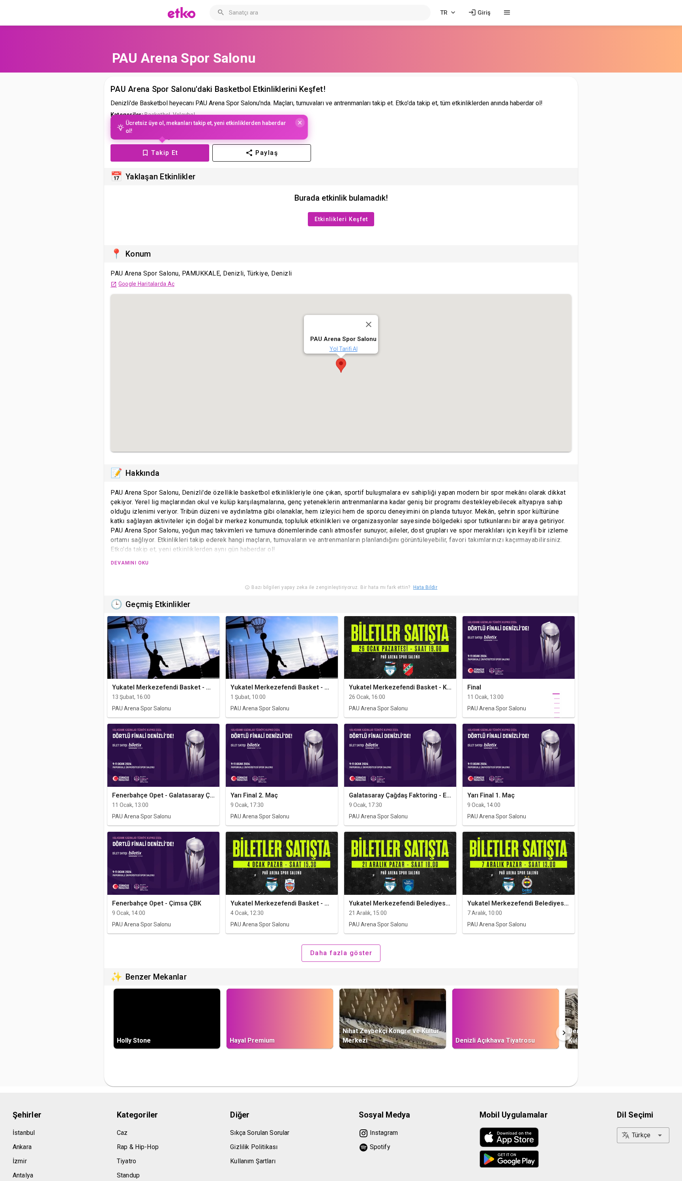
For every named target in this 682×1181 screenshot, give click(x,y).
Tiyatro (126, 1161)
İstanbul (24, 1132)
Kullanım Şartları (252, 1161)
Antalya (23, 1175)
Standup (128, 1175)
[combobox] (643, 1135)
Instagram (383, 1132)
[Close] (301, 122)
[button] (341, 365)
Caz (122, 1132)
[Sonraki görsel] (564, 1033)
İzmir (20, 1161)
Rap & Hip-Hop (138, 1147)
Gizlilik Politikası (253, 1147)
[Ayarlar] (507, 13)
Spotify (379, 1147)
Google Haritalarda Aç (146, 284)
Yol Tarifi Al (344, 349)
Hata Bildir (425, 587)
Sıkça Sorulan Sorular (259, 1132)
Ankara (22, 1147)
